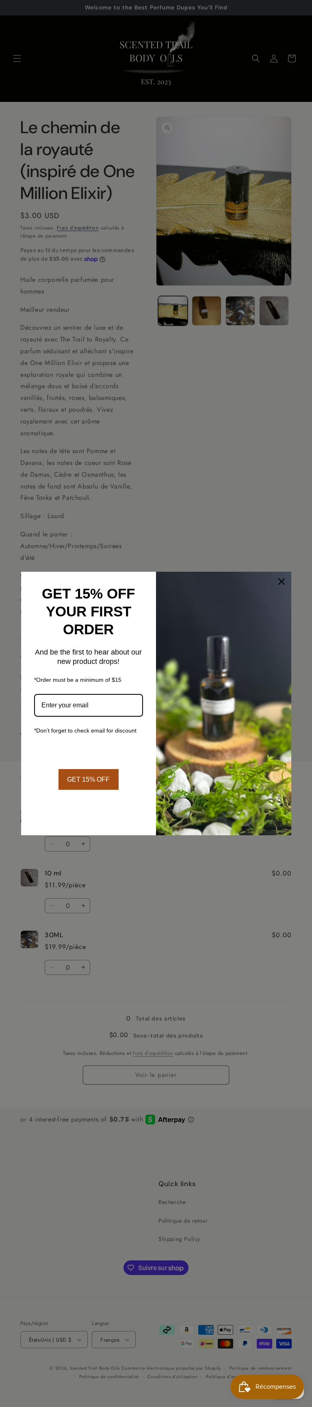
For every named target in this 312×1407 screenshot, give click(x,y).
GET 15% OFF (88, 779)
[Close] (281, 581)
